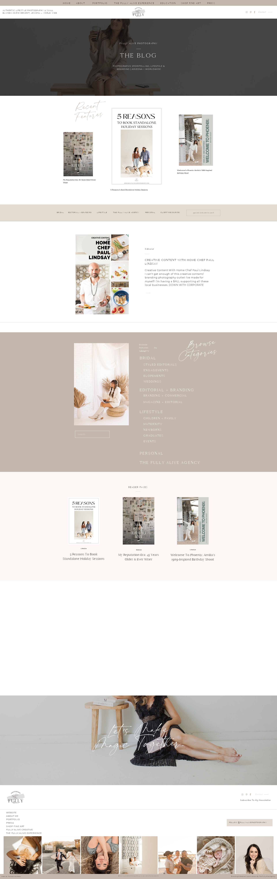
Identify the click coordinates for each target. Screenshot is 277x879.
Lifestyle (84, 548)
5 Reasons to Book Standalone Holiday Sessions (129, 190)
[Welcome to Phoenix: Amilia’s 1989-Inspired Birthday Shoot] (193, 521)
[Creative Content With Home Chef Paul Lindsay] (148, 293)
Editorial (149, 249)
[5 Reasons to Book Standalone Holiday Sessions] (83, 521)
